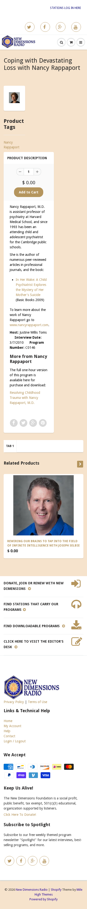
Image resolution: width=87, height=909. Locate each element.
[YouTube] (76, 27)
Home (8, 721)
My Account (12, 726)
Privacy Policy (14, 702)
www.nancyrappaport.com (29, 325)
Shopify (56, 889)
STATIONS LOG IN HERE (65, 8)
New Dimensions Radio (32, 889)
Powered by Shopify (43, 899)
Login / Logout (15, 741)
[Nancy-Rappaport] (14, 98)
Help (7, 731)
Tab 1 (10, 446)
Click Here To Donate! (20, 815)
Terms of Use (37, 702)
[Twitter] (30, 27)
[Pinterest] (60, 27)
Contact (9, 736)
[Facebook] (45, 27)
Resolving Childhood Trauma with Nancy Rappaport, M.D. (25, 398)
